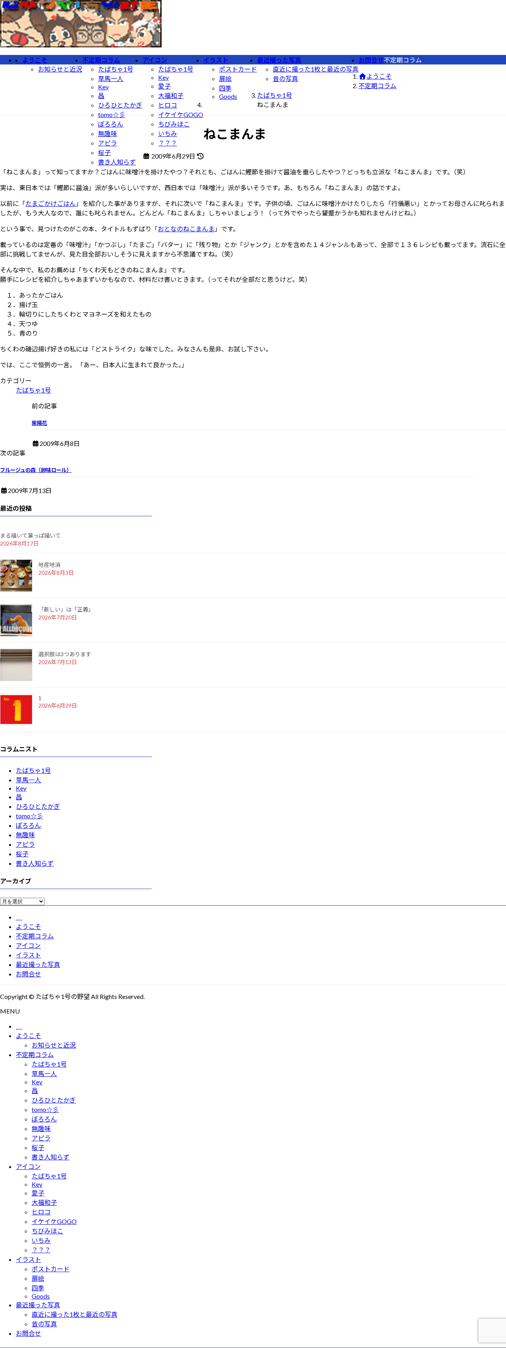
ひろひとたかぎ (120, 105)
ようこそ (28, 926)
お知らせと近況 (60, 69)
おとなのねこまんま (186, 228)
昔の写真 (285, 78)
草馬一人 (110, 78)
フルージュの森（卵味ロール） (36, 470)
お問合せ (28, 974)
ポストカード (238, 69)
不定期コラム (35, 936)
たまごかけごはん (50, 203)
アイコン (28, 945)
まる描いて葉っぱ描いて (30, 535)
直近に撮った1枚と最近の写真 (316, 69)
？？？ (167, 143)
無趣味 (107, 133)
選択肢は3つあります (64, 654)
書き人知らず (117, 162)
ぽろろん (110, 124)
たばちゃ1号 (115, 69)
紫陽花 (39, 423)
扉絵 (225, 78)
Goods (228, 96)
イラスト (28, 955)
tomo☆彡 (111, 114)
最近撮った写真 (38, 964)
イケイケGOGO (180, 114)
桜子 (104, 152)
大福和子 (170, 95)
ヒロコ (167, 105)
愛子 (164, 86)
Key (103, 87)
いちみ (167, 133)
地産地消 (49, 564)
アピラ (107, 143)
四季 (225, 88)
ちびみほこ (174, 124)
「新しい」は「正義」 (66, 609)
